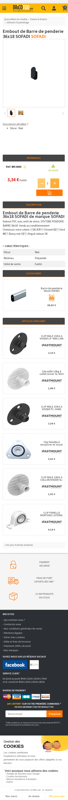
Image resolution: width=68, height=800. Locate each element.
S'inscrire (54, 714)
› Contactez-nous (12, 624)
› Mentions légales (12, 633)
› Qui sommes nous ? (14, 619)
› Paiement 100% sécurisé (17, 646)
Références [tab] (34, 158)
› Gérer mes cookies (14, 637)
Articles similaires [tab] (34, 321)
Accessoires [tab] (33, 273)
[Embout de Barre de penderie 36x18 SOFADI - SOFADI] (34, 73)
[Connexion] (54, 8)
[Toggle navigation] (4, 8)
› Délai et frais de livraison (17, 641)
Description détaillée (15, 124)
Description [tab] (33, 204)
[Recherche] (43, 8)
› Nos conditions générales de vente (22, 628)
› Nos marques (10, 650)
